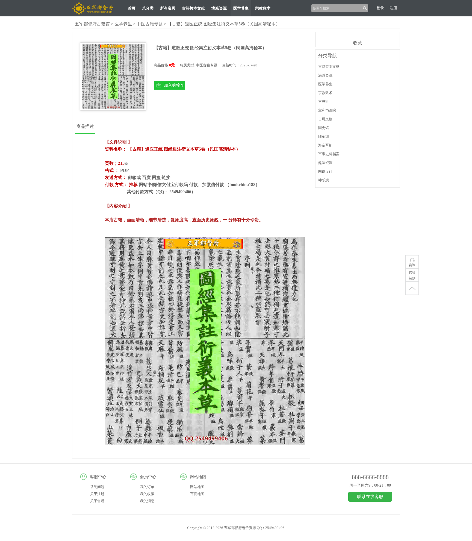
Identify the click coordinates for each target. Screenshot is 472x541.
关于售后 (97, 501)
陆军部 (323, 136)
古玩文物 (325, 119)
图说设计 (325, 171)
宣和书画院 (327, 110)
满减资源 (219, 8)
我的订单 (147, 487)
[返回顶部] (412, 288)
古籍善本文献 (193, 8)
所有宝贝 (167, 8)
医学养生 (241, 8)
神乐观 (323, 180)
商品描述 (85, 126)
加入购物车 (174, 85)
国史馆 (323, 128)
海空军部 (325, 145)
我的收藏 (147, 494)
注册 (393, 8)
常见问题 (97, 487)
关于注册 (97, 494)
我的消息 (147, 501)
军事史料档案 (329, 154)
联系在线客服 (370, 496)
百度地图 (197, 494)
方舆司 (323, 101)
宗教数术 (262, 8)
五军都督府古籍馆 (92, 24)
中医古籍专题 (150, 24)
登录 (380, 8)
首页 (131, 8)
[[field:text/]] (113, 76)
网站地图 (197, 487)
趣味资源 (325, 163)
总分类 (148, 8)
